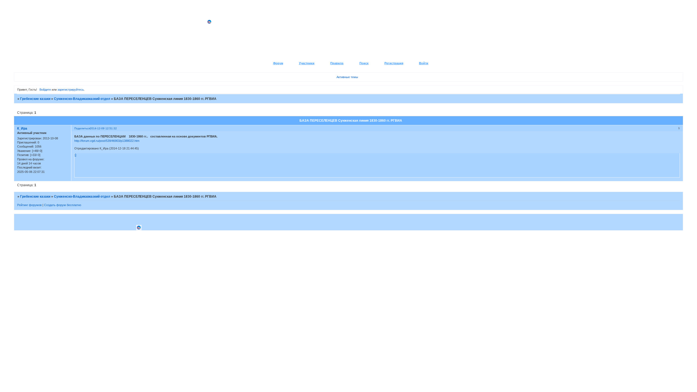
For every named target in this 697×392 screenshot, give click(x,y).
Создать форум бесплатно (62, 205)
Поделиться (82, 128)
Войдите (45, 89)
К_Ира (22, 128)
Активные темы (347, 77)
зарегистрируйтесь (70, 89)
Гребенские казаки (35, 99)
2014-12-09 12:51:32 (103, 128)
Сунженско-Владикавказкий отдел (82, 99)
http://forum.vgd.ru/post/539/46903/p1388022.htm (106, 140)
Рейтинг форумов (29, 205)
